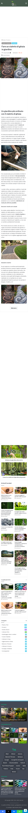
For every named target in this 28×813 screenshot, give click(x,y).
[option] (14, 714)
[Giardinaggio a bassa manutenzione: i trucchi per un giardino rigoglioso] (21, 558)
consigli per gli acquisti (17, 759)
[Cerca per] (2, 3)
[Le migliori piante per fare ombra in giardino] (7, 537)
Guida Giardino (7, 52)
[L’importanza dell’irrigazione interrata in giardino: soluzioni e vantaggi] (7, 553)
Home (4, 40)
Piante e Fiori (5, 624)
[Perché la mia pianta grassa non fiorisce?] (5, 741)
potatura (6, 768)
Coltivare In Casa (6, 639)
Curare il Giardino (6, 43)
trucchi (18, 768)
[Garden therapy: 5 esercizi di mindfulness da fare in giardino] (21, 522)
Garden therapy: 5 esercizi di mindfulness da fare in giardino (20, 528)
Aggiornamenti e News (7, 641)
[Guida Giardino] (14, 3)
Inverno (18, 765)
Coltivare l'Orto (5, 632)
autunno (20, 754)
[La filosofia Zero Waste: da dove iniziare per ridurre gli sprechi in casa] (14, 740)
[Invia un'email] (10, 52)
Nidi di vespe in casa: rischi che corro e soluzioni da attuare (6, 497)
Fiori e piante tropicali (8, 765)
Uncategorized (5, 651)
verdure (14, 771)
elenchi (5, 762)
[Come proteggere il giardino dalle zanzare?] (21, 490)
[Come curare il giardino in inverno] (7, 522)
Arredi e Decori (5, 629)
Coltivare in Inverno (6, 646)
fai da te (14, 308)
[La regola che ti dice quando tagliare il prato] (21, 506)
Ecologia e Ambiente (7, 648)
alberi (7, 754)
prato (12, 768)
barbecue (20, 756)
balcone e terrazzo (10, 756)
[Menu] (26, 3)
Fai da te (8, 40)
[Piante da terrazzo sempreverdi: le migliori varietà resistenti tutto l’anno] (23, 735)
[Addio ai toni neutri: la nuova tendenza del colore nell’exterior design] (21, 586)
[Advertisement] (14, 23)
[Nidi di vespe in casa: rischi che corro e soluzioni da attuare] (7, 490)
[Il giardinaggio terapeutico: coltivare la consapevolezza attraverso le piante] (21, 537)
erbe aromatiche (13, 762)
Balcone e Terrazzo (6, 643)
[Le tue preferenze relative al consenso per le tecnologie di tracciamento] (25, 810)
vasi (23, 768)
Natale (24, 765)
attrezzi (13, 754)
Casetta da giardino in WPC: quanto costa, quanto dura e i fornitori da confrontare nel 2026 (6, 594)
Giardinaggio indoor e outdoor (9, 634)
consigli (6, 759)
